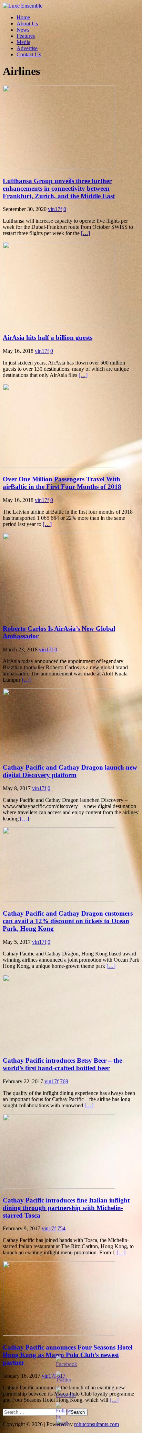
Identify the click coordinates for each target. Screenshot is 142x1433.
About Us (27, 23)
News (23, 30)
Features (26, 36)
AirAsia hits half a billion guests (47, 337)
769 (64, 1081)
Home (23, 17)
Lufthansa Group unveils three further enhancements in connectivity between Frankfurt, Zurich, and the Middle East (59, 188)
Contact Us (29, 54)
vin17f (55, 209)
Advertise (27, 48)
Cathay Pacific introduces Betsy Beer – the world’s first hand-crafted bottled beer (62, 1064)
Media (23, 42)
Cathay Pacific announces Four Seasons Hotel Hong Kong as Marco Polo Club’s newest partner (67, 1355)
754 (61, 1228)
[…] (85, 233)
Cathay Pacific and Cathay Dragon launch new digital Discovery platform (70, 771)
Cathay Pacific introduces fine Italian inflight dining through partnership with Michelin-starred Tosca (66, 1208)
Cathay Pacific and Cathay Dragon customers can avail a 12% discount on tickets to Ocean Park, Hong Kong (68, 921)
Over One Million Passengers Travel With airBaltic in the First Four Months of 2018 (62, 482)
